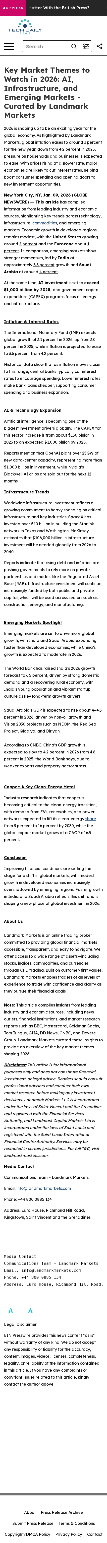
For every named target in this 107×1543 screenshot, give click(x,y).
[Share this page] (99, 46)
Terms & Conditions (76, 1523)
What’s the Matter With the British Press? (47, 7)
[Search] (74, 46)
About (30, 1512)
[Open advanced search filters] (86, 46)
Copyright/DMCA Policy (27, 1534)
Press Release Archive (62, 1512)
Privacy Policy (68, 1534)
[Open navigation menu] (9, 46)
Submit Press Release (33, 1523)
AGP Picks (13, 8)
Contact (95, 1534)
